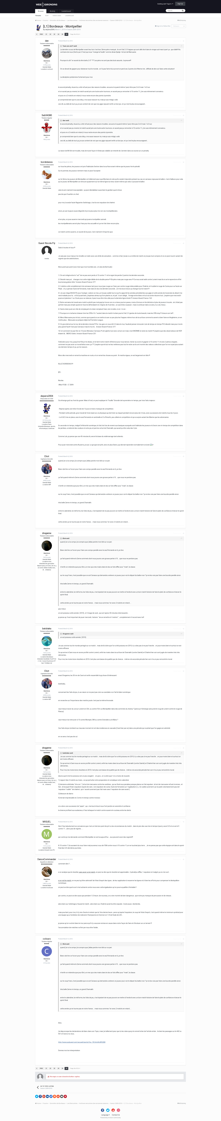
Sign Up (180, 4)
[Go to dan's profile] (47, 53)
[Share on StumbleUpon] (58, 1096)
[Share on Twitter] (36, 1096)
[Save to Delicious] (51, 1096)
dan (47, 40)
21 (46, 34)
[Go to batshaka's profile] (47, 641)
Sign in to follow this (163, 26)
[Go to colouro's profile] (47, 951)
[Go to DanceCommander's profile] (47, 872)
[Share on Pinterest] (65, 1096)
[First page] (36, 34)
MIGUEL (47, 821)
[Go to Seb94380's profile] (47, 128)
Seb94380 (47, 115)
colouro (47, 938)
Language (105, 1115)
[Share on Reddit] (54, 1096)
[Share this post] (183, 41)
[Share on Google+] (43, 1096)
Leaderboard (69, 15)
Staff (46, 15)
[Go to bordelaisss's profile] (47, 174)
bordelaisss (47, 162)
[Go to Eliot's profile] (47, 469)
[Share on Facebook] (40, 1096)
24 (58, 34)
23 (54, 34)
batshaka (46, 628)
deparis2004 (49, 29)
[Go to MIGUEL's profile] (47, 834)
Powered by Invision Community (110, 1117)
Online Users (57, 15)
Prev (41, 34)
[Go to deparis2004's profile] (38, 28)
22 (50, 34)
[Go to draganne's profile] (47, 546)
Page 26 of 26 (74, 34)
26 (66, 34)
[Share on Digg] (47, 1096)
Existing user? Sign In (164, 4)
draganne (46, 533)
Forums (38, 15)
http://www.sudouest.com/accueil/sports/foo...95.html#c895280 (81, 1042)
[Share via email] (61, 1096)
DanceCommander (46, 859)
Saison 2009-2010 (74, 29)
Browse (41, 11)
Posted (65, 41)
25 (62, 34)
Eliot (46, 456)
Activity (52, 11)
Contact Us (116, 1115)
